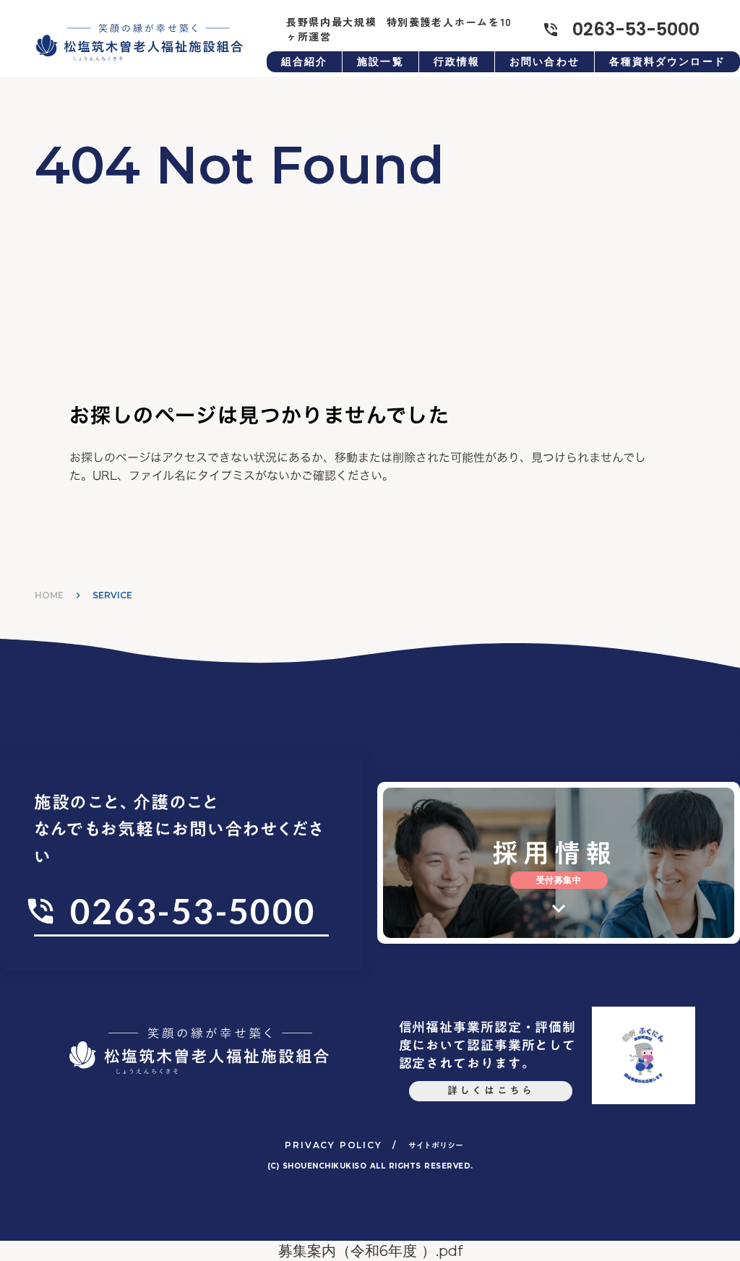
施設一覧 (380, 61)
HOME (49, 595)
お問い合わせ (544, 61)
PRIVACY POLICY (333, 1145)
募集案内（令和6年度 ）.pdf (370, 1251)
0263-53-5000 (636, 29)
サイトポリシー (435, 1145)
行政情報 (457, 61)
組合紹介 (304, 61)
